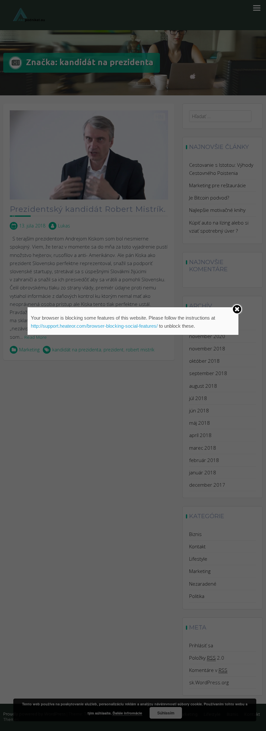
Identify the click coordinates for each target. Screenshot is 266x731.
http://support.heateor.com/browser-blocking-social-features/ (94, 326)
